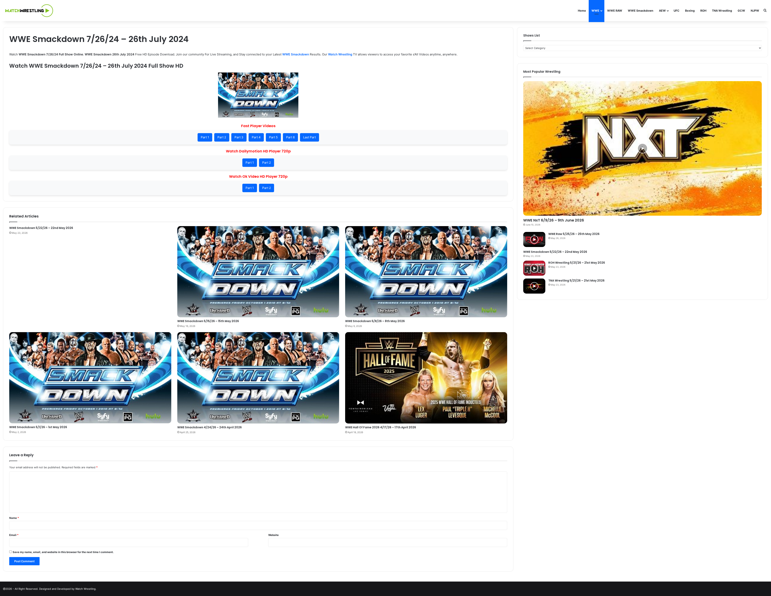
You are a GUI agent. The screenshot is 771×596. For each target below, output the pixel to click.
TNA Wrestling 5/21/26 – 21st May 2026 (576, 281)
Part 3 (239, 137)
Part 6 (290, 137)
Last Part (309, 137)
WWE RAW (614, 10)
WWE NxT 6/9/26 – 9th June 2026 (553, 220)
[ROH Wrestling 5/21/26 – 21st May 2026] (534, 268)
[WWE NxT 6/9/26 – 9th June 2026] (642, 148)
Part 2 (221, 137)
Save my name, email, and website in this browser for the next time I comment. (63, 552)
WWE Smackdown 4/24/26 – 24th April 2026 (209, 427)
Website (273, 535)
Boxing (690, 10)
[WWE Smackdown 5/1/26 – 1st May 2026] (90, 377)
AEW (662, 10)
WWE (595, 10)
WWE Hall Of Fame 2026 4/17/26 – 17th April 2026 (380, 427)
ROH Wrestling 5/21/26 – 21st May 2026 (576, 263)
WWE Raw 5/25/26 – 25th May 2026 (574, 234)
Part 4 (256, 137)
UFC (676, 10)
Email (13, 535)
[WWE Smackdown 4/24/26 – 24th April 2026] (258, 378)
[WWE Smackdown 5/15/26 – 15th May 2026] (258, 271)
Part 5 (273, 137)
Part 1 (205, 137)
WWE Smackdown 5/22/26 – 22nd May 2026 (41, 228)
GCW (741, 10)
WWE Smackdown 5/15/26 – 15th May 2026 (208, 321)
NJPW (755, 10)
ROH (703, 10)
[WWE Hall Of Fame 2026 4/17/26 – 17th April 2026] (426, 378)
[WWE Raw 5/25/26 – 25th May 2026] (534, 239)
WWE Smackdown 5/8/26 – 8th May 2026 (375, 321)
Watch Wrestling (340, 54)
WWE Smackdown (640, 10)
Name (14, 517)
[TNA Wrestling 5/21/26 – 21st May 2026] (534, 286)
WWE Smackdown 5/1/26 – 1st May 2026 (38, 427)
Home (582, 10)
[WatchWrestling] (28, 10)
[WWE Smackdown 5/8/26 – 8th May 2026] (426, 271)
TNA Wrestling (722, 10)
